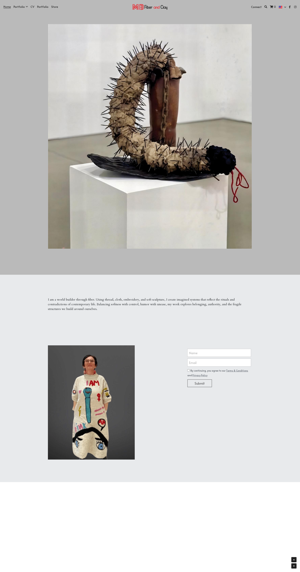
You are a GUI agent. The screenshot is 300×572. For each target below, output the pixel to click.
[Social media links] (290, 7)
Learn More (19, 557)
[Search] (265, 6)
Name (193, 353)
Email (193, 362)
